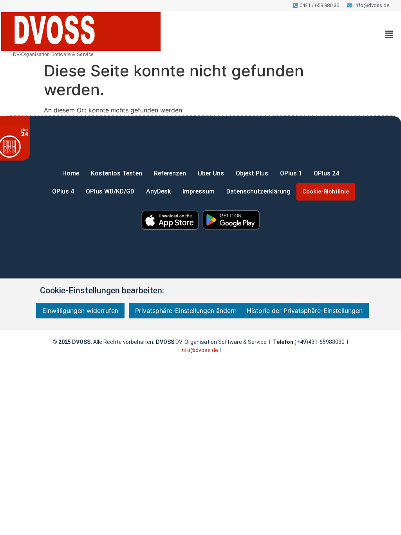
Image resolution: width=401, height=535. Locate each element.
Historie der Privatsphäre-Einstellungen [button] (305, 310)
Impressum (198, 191)
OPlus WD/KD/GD (110, 191)
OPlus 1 (291, 173)
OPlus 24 (326, 173)
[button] (389, 34)
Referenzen (170, 173)
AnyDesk (158, 191)
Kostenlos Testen (116, 173)
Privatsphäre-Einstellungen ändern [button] (186, 310)
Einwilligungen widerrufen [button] (80, 310)
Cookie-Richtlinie (325, 191)
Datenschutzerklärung (258, 191)
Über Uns (211, 173)
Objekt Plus (252, 173)
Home (70, 173)
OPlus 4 (63, 191)
